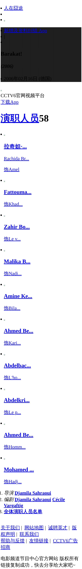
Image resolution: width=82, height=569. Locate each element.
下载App (9, 102)
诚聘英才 (57, 527)
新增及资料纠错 (25, 30)
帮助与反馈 (13, 540)
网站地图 (34, 527)
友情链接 (38, 540)
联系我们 (29, 534)
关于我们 (10, 527)
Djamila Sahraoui (33, 493)
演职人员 (20, 118)
